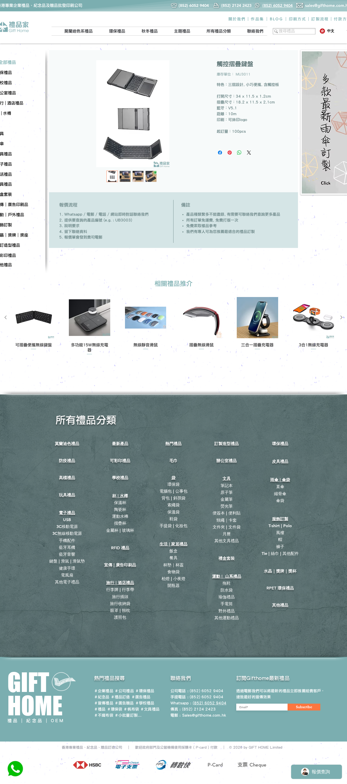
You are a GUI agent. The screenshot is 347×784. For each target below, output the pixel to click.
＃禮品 (99, 709)
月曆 (227, 533)
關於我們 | (238, 19)
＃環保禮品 (144, 691)
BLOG (276, 19)
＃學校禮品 (144, 703)
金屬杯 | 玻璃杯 (120, 530)
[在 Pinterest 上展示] (230, 153)
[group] (173, 326)
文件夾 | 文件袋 (227, 527)
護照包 (120, 617)
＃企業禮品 (103, 691)
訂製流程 (320, 19)
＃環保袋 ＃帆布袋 (123, 709)
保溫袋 (173, 512)
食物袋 (173, 571)
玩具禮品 (67, 495)
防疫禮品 (67, 460)
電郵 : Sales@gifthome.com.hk (198, 715)
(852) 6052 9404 (206, 697)
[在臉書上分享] (220, 153)
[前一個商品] (6, 317)
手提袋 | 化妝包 (173, 525)
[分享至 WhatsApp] (239, 153)
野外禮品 (226, 611)
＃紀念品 (101, 697)
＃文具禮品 (150, 709)
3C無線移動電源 (67, 533)
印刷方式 (297, 19)
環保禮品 (280, 443)
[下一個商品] (341, 317)
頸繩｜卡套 (226, 520)
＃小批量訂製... (128, 715)
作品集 (257, 19)
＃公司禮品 (124, 691)
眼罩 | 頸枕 (120, 610)
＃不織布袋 (103, 715)
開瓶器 (173, 585)
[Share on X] (249, 153)
